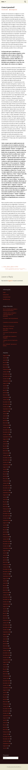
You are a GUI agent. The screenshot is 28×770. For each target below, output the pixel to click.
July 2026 (5, 357)
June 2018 (5, 583)
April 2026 (5, 364)
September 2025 (6, 381)
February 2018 (6, 592)
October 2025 (6, 378)
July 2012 (5, 748)
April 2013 (5, 727)
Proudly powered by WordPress (14, 767)
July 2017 (5, 608)
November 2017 (6, 599)
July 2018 (5, 580)
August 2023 (5, 439)
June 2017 (5, 611)
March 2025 (5, 395)
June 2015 (5, 666)
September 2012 (6, 743)
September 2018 (6, 576)
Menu (2, 1)
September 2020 (6, 520)
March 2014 (5, 701)
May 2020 (5, 529)
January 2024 (6, 427)
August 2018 (5, 578)
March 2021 (5, 506)
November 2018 (6, 571)
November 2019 (6, 543)
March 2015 (5, 673)
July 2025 (5, 385)
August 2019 (5, 550)
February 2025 (6, 397)
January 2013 (6, 734)
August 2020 (5, 522)
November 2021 (6, 488)
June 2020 (5, 527)
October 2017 (6, 601)
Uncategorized (13, 9)
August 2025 (5, 383)
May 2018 (5, 585)
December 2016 (6, 625)
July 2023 (5, 441)
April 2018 (5, 587)
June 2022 (5, 471)
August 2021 (5, 495)
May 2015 (5, 669)
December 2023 (6, 429)
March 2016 (5, 646)
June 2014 (5, 694)
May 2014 (5, 697)
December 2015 (6, 653)
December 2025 (6, 374)
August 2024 (5, 411)
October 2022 (6, 462)
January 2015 (6, 678)
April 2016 (5, 643)
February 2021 (6, 508)
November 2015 (6, 655)
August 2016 (5, 634)
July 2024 (5, 413)
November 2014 (6, 683)
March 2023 (5, 450)
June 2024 (5, 416)
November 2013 (6, 711)
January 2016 (6, 650)
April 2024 (5, 420)
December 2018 (6, 569)
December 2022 (6, 457)
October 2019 (6, 546)
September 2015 (6, 659)
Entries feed (6, 294)
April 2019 (5, 560)
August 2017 (5, 606)
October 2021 (6, 490)
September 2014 (6, 687)
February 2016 (6, 648)
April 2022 (5, 476)
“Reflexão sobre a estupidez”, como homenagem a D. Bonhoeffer (9, 314)
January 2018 (6, 594)
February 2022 (6, 481)
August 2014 (5, 690)
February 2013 (6, 732)
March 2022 (5, 478)
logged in (10, 280)
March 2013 (5, 729)
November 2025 (6, 376)
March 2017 (5, 618)
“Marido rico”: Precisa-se (8, 326)
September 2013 (6, 715)
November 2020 (6, 515)
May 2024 (5, 418)
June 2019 (5, 555)
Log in (4, 292)
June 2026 (5, 360)
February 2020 (6, 536)
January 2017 (6, 622)
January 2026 (6, 371)
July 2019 (5, 553)
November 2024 (6, 404)
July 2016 (5, 636)
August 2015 (5, 662)
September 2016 (6, 632)
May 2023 (5, 446)
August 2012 (5, 745)
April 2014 (5, 699)
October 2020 (6, 518)
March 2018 (5, 590)
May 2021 (5, 501)
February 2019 (6, 564)
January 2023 (6, 455)
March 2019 (5, 562)
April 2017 (5, 615)
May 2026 (5, 362)
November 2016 (6, 627)
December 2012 (6, 736)
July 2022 (5, 469)
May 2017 (5, 613)
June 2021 (5, 499)
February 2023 (6, 453)
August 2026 (5, 355)
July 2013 (5, 720)
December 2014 (6, 680)
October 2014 (6, 685)
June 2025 (5, 388)
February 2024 (6, 425)
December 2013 (6, 708)
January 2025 (6, 399)
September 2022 (6, 464)
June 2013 (5, 722)
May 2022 (5, 474)
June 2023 (5, 443)
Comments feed (6, 297)
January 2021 (6, 511)
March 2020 (5, 534)
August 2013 (5, 718)
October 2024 (6, 406)
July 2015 (5, 664)
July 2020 (5, 525)
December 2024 (6, 402)
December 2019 (6, 541)
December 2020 (6, 513)
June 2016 (5, 639)
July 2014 (5, 692)
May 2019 (5, 557)
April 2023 (5, 448)
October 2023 (6, 434)
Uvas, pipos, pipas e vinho (9, 267)
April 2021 (5, 504)
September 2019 (6, 548)
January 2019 (6, 567)
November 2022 (6, 460)
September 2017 (6, 604)
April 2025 (5, 392)
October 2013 (6, 713)
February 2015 (6, 676)
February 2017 (6, 620)
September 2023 (6, 436)
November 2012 (6, 738)
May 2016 (5, 641)
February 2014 (6, 704)
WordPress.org (6, 299)
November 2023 (6, 432)
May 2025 (5, 390)
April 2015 (5, 671)
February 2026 (6, 369)
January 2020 (6, 539)
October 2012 (6, 741)
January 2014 (6, 706)
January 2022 (6, 483)
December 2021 (6, 485)
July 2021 (5, 497)
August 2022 (5, 467)
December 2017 (6, 597)
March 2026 (5, 367)
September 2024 (6, 409)
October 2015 (6, 657)
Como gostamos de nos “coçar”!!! (16, 269)
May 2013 (5, 725)
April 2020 (5, 532)
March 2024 (5, 422)
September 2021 (6, 492)
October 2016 (6, 629)
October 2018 (6, 574)
